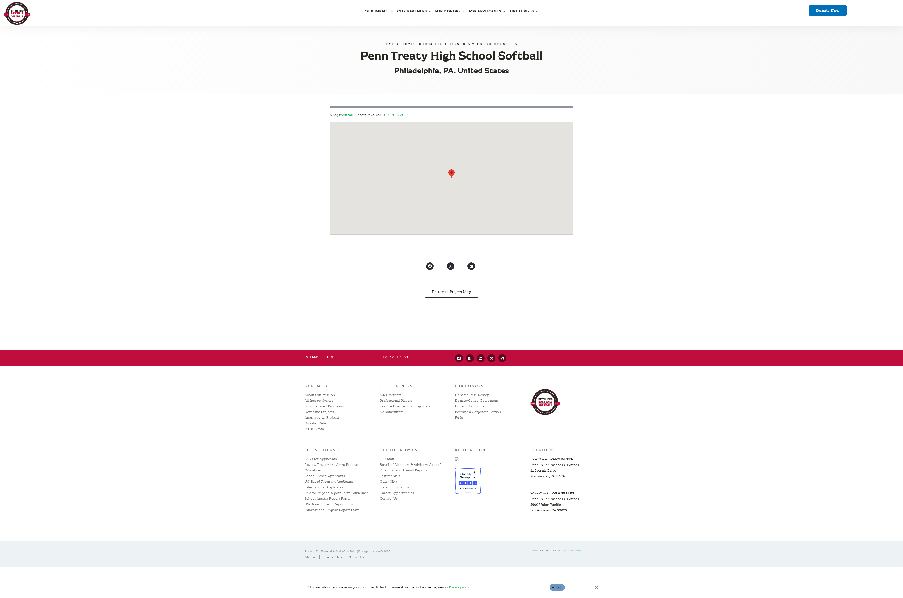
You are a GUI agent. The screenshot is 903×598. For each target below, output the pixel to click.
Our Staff (387, 459)
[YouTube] (491, 358)
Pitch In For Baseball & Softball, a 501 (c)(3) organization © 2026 (347, 551)
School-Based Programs (324, 406)
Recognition (470, 450)
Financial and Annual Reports (404, 470)
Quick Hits (388, 482)
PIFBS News (314, 429)
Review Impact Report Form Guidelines (336, 493)
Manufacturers (392, 412)
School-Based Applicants (325, 476)
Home (388, 44)
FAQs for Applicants (321, 459)
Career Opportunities (397, 493)
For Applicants (323, 450)
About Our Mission (320, 395)
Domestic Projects (422, 44)
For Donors (469, 386)
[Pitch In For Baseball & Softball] (17, 13)
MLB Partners (390, 395)
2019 (404, 115)
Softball (347, 115)
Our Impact (318, 386)
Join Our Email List (395, 487)
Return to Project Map (451, 291)
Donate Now (828, 10)
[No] (596, 587)
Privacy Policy (332, 557)
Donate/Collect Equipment (476, 401)
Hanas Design (570, 550)
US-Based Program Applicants (329, 482)
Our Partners (396, 386)
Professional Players (396, 401)
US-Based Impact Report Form (329, 504)
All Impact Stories (319, 401)
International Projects (322, 418)
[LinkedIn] (481, 358)
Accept (557, 587)
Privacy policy (459, 587)
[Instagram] (502, 358)
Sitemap (310, 557)
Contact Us (389, 499)
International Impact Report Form (332, 510)
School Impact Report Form (327, 499)
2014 (386, 115)
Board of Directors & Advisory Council (410, 465)
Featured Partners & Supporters (405, 406)
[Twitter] (459, 358)
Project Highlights (469, 406)
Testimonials (390, 476)
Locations (542, 450)
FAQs (459, 418)
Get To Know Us (399, 450)
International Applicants (324, 487)
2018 (395, 115)
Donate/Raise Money (472, 395)
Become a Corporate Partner (478, 412)
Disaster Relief (316, 423)
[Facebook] (470, 358)
